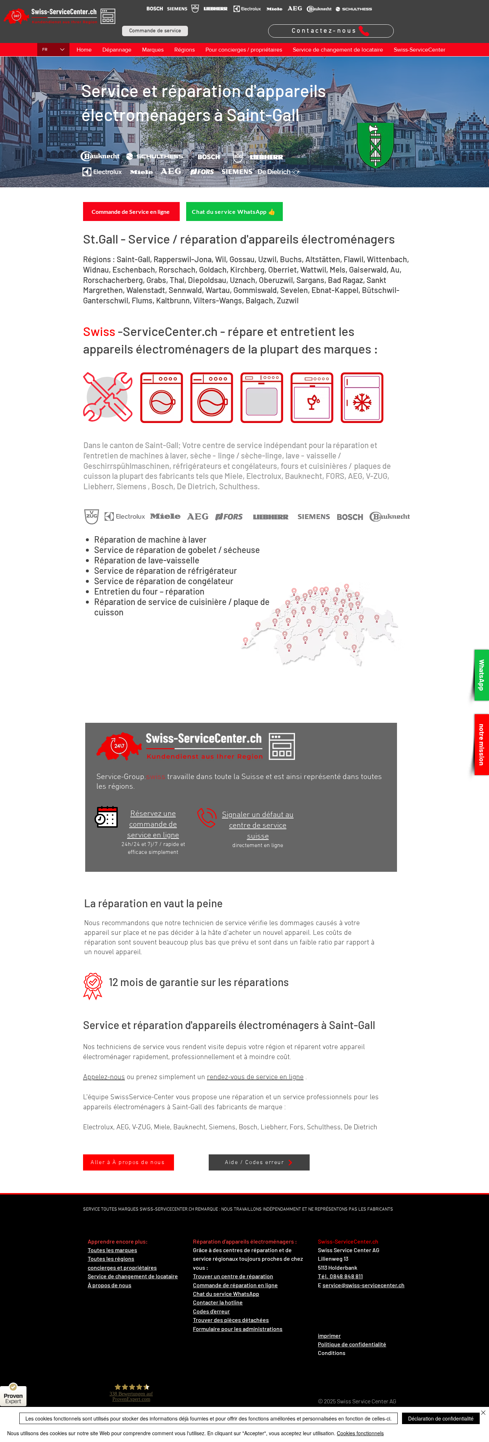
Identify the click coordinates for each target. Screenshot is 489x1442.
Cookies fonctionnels (360, 1433)
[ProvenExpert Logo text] (13, 1399)
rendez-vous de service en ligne (255, 1077)
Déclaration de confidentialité (441, 1418)
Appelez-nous (104, 1077)
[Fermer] (483, 1413)
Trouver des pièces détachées (231, 1319)
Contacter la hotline (218, 1302)
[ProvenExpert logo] (13, 1387)
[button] (155, 31)
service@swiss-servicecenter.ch (364, 1285)
